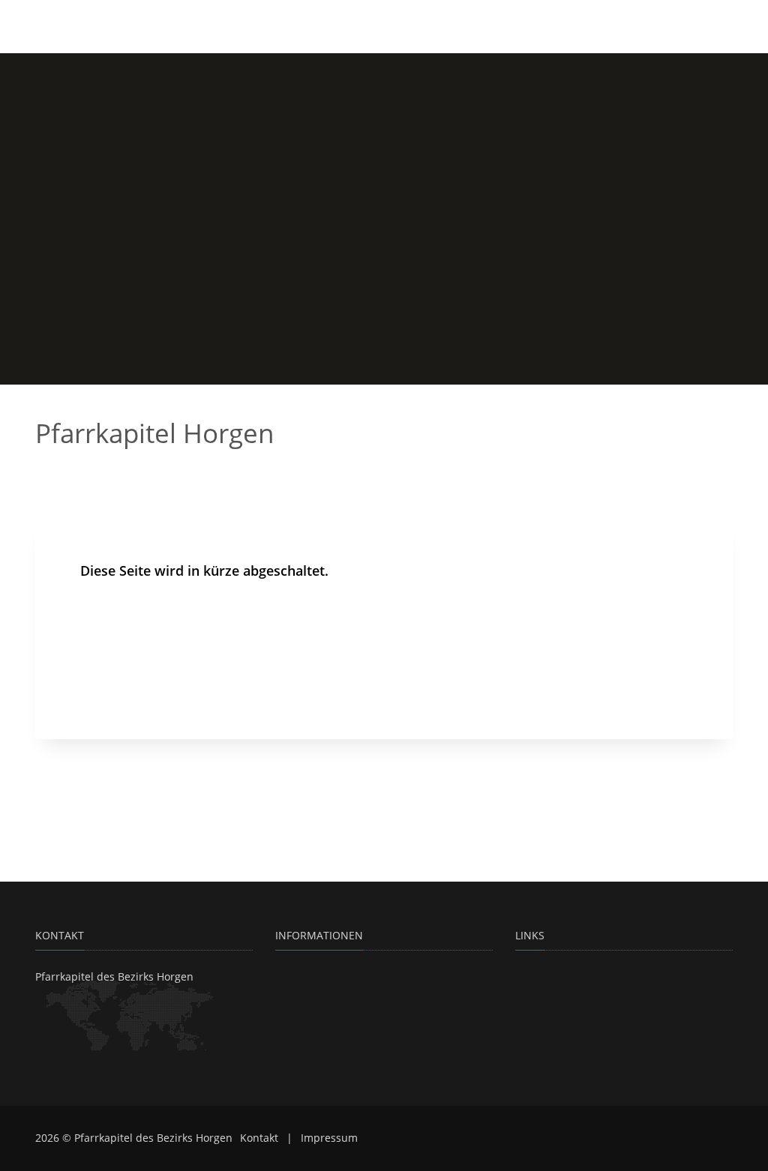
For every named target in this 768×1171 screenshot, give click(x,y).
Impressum (329, 1138)
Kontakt (259, 1138)
